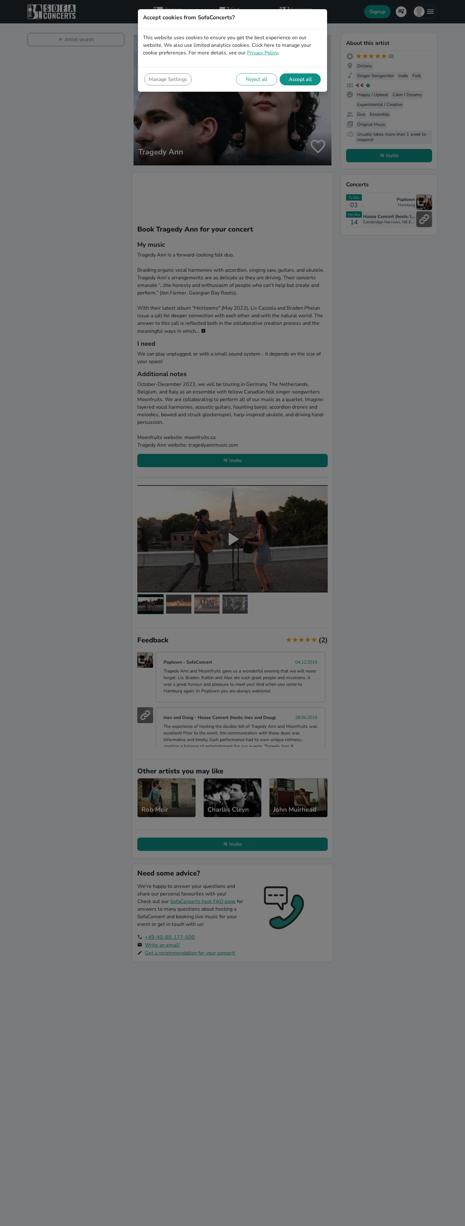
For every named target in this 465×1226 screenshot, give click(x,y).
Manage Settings (168, 79)
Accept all (300, 79)
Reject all (256, 79)
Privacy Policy (262, 52)
